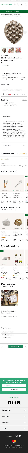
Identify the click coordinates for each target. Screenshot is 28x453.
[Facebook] (9, 402)
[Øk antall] (7, 346)
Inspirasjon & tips (6, 286)
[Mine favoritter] (18, 4)
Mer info (23, 94)
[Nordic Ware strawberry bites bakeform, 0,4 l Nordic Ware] (14, 32)
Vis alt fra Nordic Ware (7, 209)
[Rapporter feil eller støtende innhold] (26, 166)
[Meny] (26, 4)
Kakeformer (17, 14)
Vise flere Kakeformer (7, 332)
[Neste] (25, 32)
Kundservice (6, 410)
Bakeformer (9, 14)
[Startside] (6, 4)
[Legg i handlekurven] (10, 202)
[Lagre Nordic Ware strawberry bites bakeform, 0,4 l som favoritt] (25, 346)
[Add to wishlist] (7, 202)
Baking (3, 14)
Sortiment (5, 416)
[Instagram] (14, 402)
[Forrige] (2, 32)
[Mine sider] (14, 4)
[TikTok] (18, 402)
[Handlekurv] (22, 4)
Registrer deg (23, 78)
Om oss (4, 428)
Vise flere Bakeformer (7, 334)
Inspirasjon (5, 422)
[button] (5, 66)
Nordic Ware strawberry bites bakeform (12, 16)
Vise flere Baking (6, 337)
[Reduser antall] (2, 346)
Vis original (13, 165)
